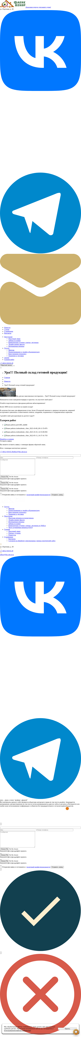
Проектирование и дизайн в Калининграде (24, 352)
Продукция (8, 337)
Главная (7, 377)
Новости (7, 327)
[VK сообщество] (40, 90)
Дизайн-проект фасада (16, 344)
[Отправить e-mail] (40, 324)
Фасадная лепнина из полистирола (21, 518)
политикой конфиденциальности (38, 495)
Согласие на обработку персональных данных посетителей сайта (31, 541)
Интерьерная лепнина (16, 346)
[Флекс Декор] (12, 503)
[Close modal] (1, 824)
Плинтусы (12, 535)
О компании (8, 331)
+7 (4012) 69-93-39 (6, 363)
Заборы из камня (14, 340)
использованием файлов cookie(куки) (17, 1030)
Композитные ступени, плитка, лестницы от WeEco (27, 525)
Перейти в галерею (7, 439)
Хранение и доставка (16, 356)
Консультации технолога (17, 354)
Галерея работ (9, 359)
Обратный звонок (6, 365)
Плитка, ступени (14, 533)
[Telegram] (40, 253)
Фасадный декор (14, 339)
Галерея (7, 529)
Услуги (6, 348)
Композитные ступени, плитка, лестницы (23, 342)
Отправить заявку (57, 495)
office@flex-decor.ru (20, 452)
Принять (67, 1029)
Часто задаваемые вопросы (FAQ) (20, 527)
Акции (6, 358)
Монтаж (11, 350)
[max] (40, 171)
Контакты (7, 333)
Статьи (6, 329)
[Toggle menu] (14, 365)
